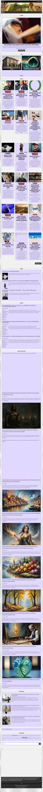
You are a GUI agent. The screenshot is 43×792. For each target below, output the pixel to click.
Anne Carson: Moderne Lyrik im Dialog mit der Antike (8, 186)
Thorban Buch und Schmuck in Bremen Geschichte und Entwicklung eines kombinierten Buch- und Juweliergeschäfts (35, 188)
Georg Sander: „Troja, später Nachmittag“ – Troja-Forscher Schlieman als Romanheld (21, 188)
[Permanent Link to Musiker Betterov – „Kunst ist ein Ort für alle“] (8, 209)
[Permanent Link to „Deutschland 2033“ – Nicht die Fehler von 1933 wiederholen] (21, 85)
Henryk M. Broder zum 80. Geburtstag (8, 245)
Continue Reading (22, 50)
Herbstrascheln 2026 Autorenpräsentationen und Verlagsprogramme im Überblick (21, 336)
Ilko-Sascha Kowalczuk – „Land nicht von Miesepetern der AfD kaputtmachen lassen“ (8, 96)
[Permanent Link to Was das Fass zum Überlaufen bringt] (8, 147)
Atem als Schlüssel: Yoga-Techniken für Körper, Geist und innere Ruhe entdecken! (21, 44)
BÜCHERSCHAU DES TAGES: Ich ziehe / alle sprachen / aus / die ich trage (21, 247)
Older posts (38, 263)
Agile (32, 735)
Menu (3, 1)
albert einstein (4, 735)
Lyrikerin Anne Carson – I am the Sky (35, 157)
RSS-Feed (14, 696)
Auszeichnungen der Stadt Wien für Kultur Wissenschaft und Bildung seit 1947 (35, 95)
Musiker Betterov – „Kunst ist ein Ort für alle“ (8, 218)
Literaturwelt (8, 153)
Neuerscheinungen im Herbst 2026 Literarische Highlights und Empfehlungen (21, 157)
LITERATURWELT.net (21, 7)
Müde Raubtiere (8, 122)
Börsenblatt (35, 91)
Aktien (27, 735)
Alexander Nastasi (9, 735)
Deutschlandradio (8, 91)
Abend (24, 738)
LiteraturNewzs (8, 92)
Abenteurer (30, 735)
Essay (21, 214)
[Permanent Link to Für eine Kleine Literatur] (21, 115)
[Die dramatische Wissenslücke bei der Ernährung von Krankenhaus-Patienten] (6, 713)
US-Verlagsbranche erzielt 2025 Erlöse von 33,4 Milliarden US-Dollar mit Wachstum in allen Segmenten (19, 306)
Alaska (3, 739)
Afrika (39, 735)
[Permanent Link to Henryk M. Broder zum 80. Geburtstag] (8, 237)
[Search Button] (21, 783)
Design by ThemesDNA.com (21, 787)
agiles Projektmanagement (22, 735)
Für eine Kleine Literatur (21, 122)
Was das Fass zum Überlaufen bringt (8, 155)
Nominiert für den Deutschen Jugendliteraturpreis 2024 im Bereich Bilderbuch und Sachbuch (20, 322)
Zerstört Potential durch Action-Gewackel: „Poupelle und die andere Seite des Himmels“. (35, 247)
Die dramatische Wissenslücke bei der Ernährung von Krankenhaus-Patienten (25, 705)
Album (37, 735)
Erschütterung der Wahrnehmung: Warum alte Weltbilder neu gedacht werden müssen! (31, 68)
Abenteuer (15, 735)
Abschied (35, 735)
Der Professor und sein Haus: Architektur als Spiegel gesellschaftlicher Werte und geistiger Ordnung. (12, 68)
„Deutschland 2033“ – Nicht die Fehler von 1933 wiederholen (21, 95)
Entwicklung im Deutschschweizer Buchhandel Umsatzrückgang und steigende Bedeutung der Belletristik (35, 126)
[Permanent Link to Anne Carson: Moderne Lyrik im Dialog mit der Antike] (8, 177)
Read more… (28, 274)
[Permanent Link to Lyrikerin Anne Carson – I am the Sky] (35, 147)
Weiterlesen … (6, 400)
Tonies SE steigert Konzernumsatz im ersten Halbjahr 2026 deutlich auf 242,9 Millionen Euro (35, 218)
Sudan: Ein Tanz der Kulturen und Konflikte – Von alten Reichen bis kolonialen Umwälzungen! (21, 218)
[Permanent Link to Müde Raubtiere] (8, 115)
